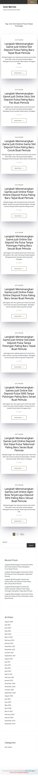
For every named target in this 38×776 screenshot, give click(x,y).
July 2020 (8, 699)
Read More (18, 73)
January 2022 (9, 643)
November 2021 (10, 649)
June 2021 (8, 665)
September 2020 (10, 693)
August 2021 (9, 659)
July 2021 (8, 662)
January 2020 (9, 717)
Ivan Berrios (9, 7)
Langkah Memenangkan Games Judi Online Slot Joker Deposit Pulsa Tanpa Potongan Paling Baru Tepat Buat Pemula (18, 589)
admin (20, 67)
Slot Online (19, 40)
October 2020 (9, 690)
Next (22, 534)
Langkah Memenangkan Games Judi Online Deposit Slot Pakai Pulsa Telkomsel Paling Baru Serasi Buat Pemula (19, 444)
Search (5, 542)
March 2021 (9, 674)
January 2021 (9, 680)
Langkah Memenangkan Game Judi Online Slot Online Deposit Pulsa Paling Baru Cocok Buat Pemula (19, 567)
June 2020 (8, 702)
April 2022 (8, 634)
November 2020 (10, 687)
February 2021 (9, 677)
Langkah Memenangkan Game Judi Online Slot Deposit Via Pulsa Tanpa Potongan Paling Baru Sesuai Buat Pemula (19, 242)
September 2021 (10, 656)
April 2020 (8, 708)
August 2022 (9, 622)
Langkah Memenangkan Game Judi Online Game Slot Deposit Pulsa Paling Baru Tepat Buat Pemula (19, 596)
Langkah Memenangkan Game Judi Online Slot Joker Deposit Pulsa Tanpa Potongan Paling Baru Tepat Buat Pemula (19, 343)
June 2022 (8, 628)
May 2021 (8, 668)
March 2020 (9, 711)
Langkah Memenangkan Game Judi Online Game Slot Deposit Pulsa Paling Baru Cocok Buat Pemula (19, 146)
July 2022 (8, 625)
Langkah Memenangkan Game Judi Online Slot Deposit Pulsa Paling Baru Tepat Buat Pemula (19, 48)
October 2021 (9, 653)
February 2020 (9, 714)
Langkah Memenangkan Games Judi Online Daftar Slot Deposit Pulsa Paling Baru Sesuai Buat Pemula (18, 581)
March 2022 (9, 637)
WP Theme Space (30, 771)
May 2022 (8, 631)
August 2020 (9, 696)
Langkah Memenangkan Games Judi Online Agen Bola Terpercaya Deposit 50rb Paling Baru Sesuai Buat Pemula (19, 495)
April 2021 (8, 671)
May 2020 (8, 705)
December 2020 (10, 683)
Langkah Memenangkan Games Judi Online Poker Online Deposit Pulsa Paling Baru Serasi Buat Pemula (19, 294)
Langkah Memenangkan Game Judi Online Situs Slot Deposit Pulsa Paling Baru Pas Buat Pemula (19, 98)
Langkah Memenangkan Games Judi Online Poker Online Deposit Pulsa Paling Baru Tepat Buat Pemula (19, 193)
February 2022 (9, 640)
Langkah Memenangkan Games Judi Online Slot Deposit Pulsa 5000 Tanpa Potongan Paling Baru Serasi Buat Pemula (19, 393)
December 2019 (10, 721)
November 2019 (10, 724)
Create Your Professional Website (19, 772)
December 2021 (10, 646)
